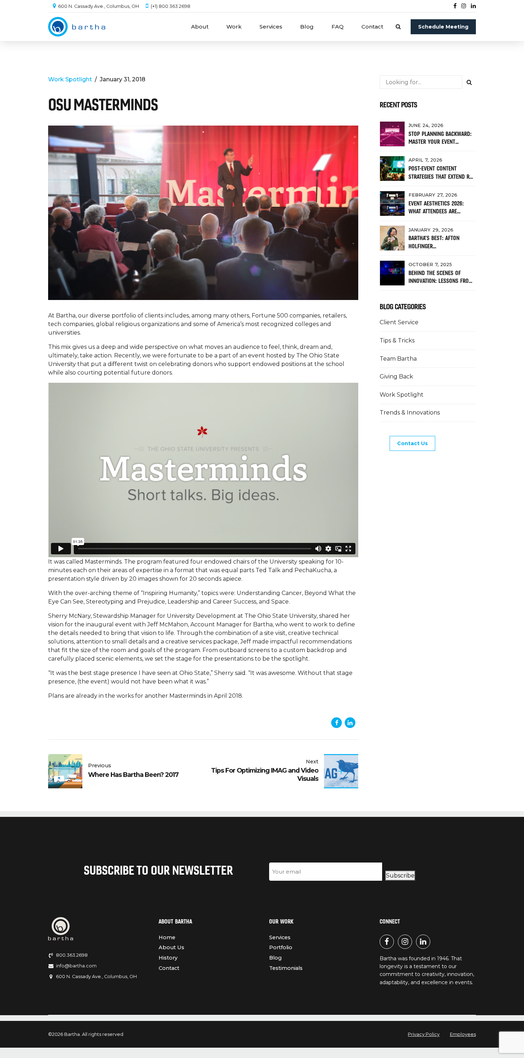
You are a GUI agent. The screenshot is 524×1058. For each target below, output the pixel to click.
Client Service (399, 322)
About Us (171, 947)
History (168, 958)
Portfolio (280, 947)
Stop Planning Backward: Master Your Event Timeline (440, 141)
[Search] (398, 26)
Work (234, 26)
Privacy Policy (424, 1034)
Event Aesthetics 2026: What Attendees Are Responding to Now (436, 211)
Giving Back (396, 376)
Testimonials (286, 968)
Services (271, 26)
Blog (307, 26)
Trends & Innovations (410, 412)
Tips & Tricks (397, 340)
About (200, 26)
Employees (463, 1034)
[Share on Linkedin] (350, 722)
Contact (372, 26)
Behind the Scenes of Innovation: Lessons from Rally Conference (441, 281)
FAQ (338, 26)
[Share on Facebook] (336, 722)
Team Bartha (398, 358)
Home (167, 937)
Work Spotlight (70, 79)
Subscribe (400, 875)
